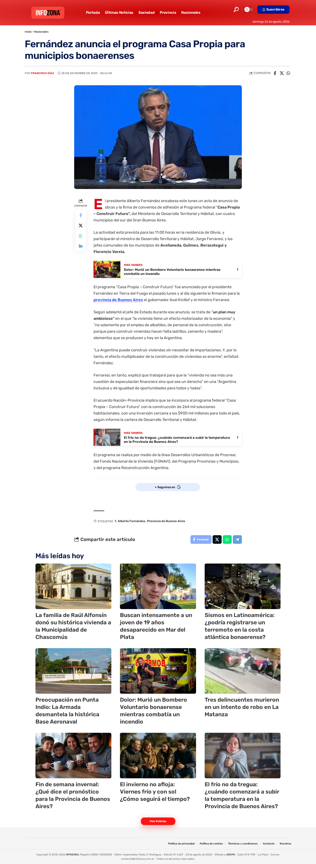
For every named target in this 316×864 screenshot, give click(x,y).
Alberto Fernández (131, 521)
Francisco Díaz (42, 73)
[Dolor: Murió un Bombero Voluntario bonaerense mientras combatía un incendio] (158, 671)
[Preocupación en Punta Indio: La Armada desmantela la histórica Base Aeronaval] (73, 671)
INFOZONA (72, 854)
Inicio (28, 31)
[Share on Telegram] (237, 539)
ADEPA (230, 854)
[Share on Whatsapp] (288, 73)
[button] (236, 9)
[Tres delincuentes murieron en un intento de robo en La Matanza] (243, 671)
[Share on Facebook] (275, 73)
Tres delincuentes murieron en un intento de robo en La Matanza (242, 707)
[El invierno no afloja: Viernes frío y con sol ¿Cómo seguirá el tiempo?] (158, 755)
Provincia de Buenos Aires (166, 521)
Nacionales (41, 31)
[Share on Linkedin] (80, 246)
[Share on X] (282, 73)
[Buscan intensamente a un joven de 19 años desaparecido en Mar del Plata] (158, 586)
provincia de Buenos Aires (118, 299)
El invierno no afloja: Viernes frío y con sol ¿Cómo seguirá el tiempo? (155, 791)
